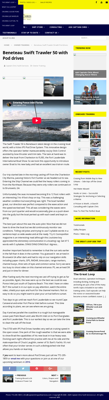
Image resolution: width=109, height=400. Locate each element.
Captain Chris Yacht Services (17, 66)
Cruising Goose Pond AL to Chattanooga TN (96, 332)
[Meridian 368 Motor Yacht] (83, 125)
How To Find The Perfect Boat (87, 211)
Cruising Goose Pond (10, 12)
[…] (104, 296)
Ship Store (37, 27)
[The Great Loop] (90, 259)
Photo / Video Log (27, 2)
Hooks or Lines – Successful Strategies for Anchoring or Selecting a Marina (89, 196)
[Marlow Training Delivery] (83, 134)
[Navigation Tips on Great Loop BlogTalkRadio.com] (83, 143)
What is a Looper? (9, 7)
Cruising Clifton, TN (10, 21)
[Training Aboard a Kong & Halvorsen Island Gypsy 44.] (89, 161)
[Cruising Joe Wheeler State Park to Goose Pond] (79, 321)
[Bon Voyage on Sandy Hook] (95, 134)
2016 (27, 362)
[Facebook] (96, 2)
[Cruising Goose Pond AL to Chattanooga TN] (79, 334)
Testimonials (9, 32)
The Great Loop (8, 2)
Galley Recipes (46, 2)
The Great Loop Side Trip (88, 241)
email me (15, 358)
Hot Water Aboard (81, 188)
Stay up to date (29, 32)
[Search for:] (93, 37)
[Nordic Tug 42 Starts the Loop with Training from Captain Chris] (95, 152)
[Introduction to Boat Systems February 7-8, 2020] (83, 152)
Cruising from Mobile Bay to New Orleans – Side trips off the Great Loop (88, 181)
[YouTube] (101, 2)
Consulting (56, 27)
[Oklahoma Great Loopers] (95, 143)
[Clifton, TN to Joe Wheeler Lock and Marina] (79, 307)
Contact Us (51, 32)
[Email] (106, 2)
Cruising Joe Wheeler (10, 16)
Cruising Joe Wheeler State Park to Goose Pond (95, 320)
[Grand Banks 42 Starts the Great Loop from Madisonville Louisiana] (95, 125)
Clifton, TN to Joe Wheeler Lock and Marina (94, 306)
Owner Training (39, 66)
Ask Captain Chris (78, 27)
